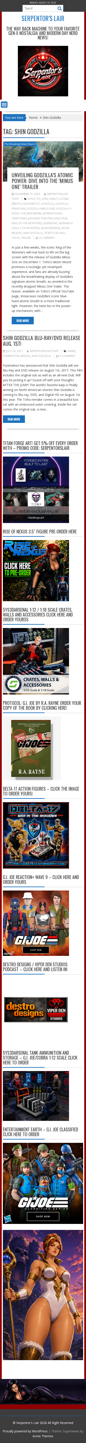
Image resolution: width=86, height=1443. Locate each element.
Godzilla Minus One (41, 208)
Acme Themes (43, 1436)
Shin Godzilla (33, 233)
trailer (26, 238)
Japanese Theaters (40, 218)
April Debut (50, 199)
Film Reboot (31, 204)
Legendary (50, 223)
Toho (16, 238)
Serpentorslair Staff (44, 351)
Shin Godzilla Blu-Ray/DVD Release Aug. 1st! (41, 340)
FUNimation (11, 356)
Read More (23, 320)
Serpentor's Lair (43, 18)
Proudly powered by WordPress (25, 1431)
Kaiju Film (60, 218)
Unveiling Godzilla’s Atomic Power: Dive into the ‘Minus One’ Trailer (42, 181)
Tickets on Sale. (54, 233)
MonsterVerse (50, 228)
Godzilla (47, 204)
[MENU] (4, 104)
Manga (25, 356)
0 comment (47, 238)
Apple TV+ (34, 199)
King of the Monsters (27, 223)
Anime (71, 351)
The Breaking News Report (20, 144)
